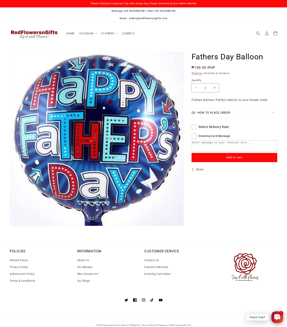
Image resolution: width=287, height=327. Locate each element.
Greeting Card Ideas (157, 273)
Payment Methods (156, 267)
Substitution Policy (22, 273)
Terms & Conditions (22, 280)
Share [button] (200, 169)
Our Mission (85, 267)
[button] (88, 33)
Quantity (196, 80)
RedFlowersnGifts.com (180, 325)
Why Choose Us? (88, 273)
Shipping (197, 73)
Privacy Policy (19, 267)
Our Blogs (83, 280)
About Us (83, 260)
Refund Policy (19, 260)
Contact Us (151, 260)
